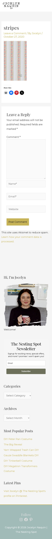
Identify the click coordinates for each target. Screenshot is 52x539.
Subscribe (26, 371)
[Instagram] (21, 519)
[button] (36, 6)
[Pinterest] (31, 519)
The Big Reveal (13, 444)
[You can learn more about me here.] (26, 305)
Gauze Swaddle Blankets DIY (21, 455)
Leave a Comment (15, 33)
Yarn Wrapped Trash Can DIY (21, 449)
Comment (14, 136)
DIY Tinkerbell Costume (18, 460)
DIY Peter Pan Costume (18, 439)
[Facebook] (26, 519)
